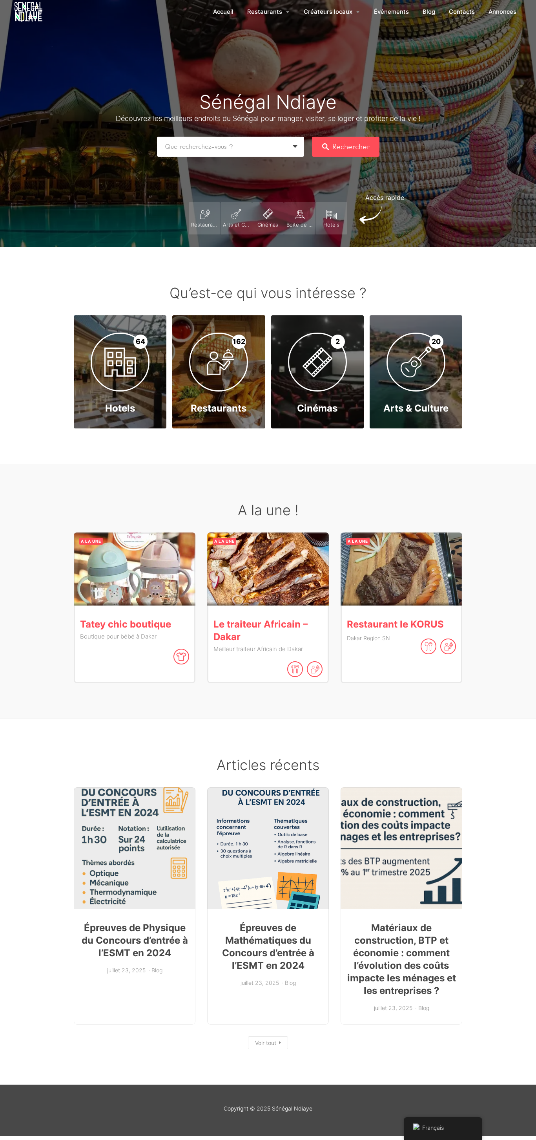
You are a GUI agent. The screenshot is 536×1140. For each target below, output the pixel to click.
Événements (391, 11)
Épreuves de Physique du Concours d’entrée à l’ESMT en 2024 (135, 940)
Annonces (502, 11)
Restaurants (264, 11)
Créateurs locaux (328, 11)
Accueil (223, 11)
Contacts (462, 11)
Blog (429, 11)
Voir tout (265, 1042)
